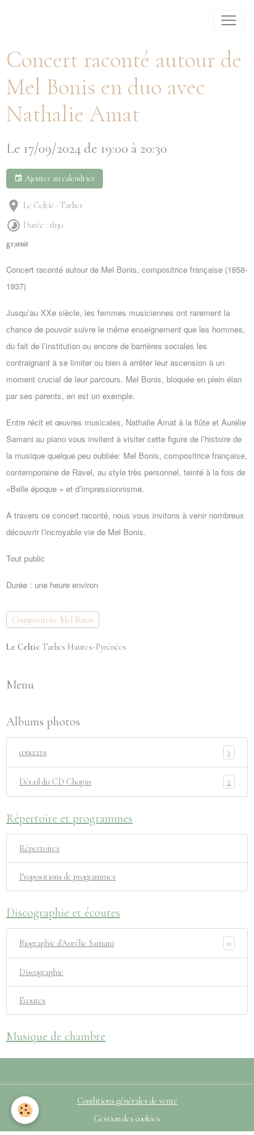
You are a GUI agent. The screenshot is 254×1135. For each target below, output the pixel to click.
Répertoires (39, 848)
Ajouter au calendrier (59, 178)
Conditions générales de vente (127, 1101)
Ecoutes (32, 1000)
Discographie (41, 972)
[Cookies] (25, 1110)
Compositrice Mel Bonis (53, 620)
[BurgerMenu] (228, 20)
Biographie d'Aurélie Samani (66, 943)
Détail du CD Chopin (125, 782)
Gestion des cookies (127, 1118)
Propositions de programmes (67, 876)
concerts (125, 752)
